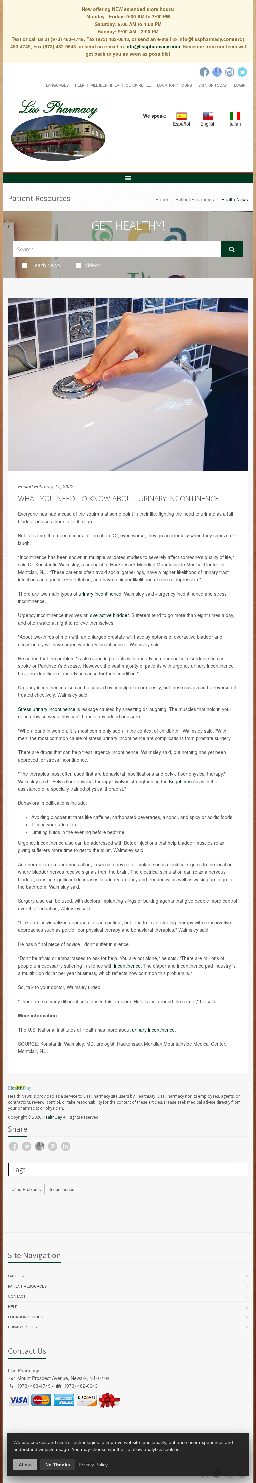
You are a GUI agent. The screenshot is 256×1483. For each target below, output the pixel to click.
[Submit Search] (232, 249)
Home (161, 199)
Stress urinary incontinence (46, 709)
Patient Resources (194, 199)
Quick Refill (138, 85)
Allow (25, 1464)
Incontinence (62, 1189)
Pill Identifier (105, 85)
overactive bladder (109, 615)
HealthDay (52, 1117)
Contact (17, 1296)
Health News (45, 265)
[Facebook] (204, 72)
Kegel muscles (184, 781)
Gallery (16, 1275)
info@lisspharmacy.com (152, 46)
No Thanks (57, 1464)
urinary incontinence (100, 593)
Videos (93, 265)
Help (79, 85)
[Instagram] (229, 72)
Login (240, 85)
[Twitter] (242, 72)
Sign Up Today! (213, 85)
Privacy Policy (23, 1326)
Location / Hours (174, 85)
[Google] (217, 72)
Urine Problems (26, 1189)
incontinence (127, 965)
